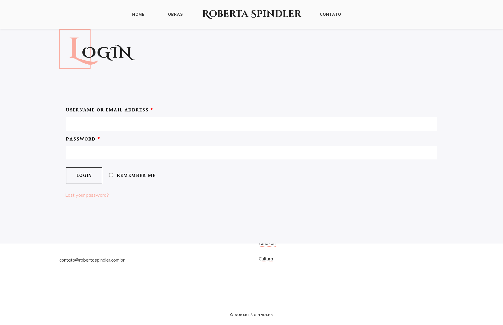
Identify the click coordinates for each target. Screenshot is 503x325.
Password (83, 139)
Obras (175, 14)
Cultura (266, 259)
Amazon (267, 243)
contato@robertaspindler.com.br (92, 260)
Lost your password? (87, 195)
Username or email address (109, 110)
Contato (330, 14)
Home (138, 14)
